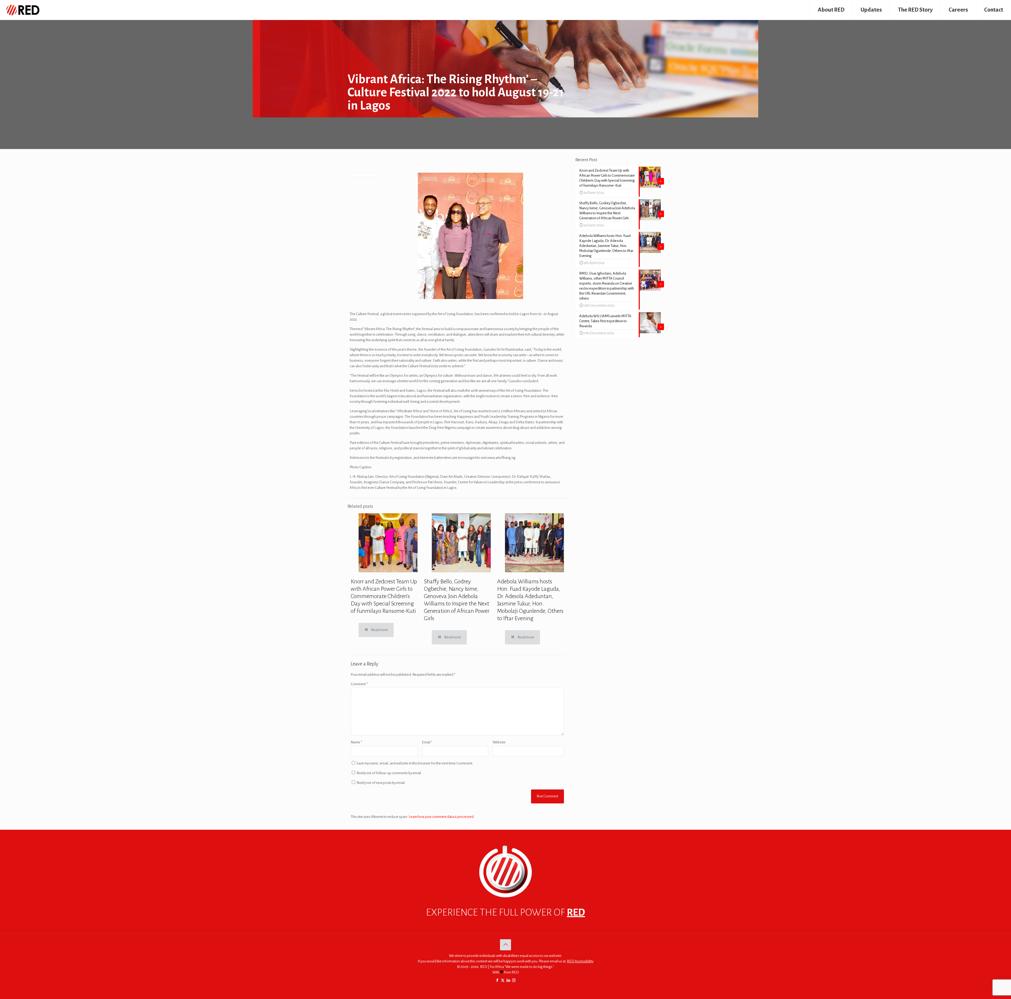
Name (356, 742)
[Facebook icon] (497, 980)
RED (576, 912)
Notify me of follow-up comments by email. (389, 773)
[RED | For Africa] (22, 10)
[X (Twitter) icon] (503, 980)
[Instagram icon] (514, 980)
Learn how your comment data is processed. (441, 817)
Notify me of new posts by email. (380, 783)
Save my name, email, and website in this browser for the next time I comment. (414, 763)
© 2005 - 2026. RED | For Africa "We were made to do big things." (505, 967)
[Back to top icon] (505, 944)
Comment (359, 684)
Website (499, 742)
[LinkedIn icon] (508, 980)
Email (427, 742)
